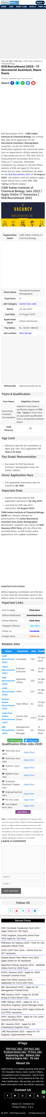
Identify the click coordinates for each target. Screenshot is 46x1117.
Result (32, 7)
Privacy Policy (19, 1107)
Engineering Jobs (15, 1055)
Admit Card (21, 7)
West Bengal (25, 333)
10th (29, 180)
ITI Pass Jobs (35, 1052)
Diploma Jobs (33, 1055)
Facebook (34, 631)
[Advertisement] (23, 33)
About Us (16, 1104)
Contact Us (28, 1104)
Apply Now (29, 752)
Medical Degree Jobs (17, 1058)
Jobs (11, 7)
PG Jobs (34, 1058)
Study (10, 2)
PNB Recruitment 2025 (8, 680)
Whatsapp (15, 740)
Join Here (34, 626)
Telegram (32, 740)
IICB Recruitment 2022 (19, 174)
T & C (30, 1107)
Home (3, 7)
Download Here (34, 615)
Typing (4, 184)
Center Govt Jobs (28, 304)
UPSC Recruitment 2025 (8, 691)
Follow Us (34, 636)
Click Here (34, 610)
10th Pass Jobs (14, 1049)
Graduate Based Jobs (15, 1052)
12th (35, 180)
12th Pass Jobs (31, 1049)
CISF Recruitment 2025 (8, 659)
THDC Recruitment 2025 (8, 670)
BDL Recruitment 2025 (8, 730)
